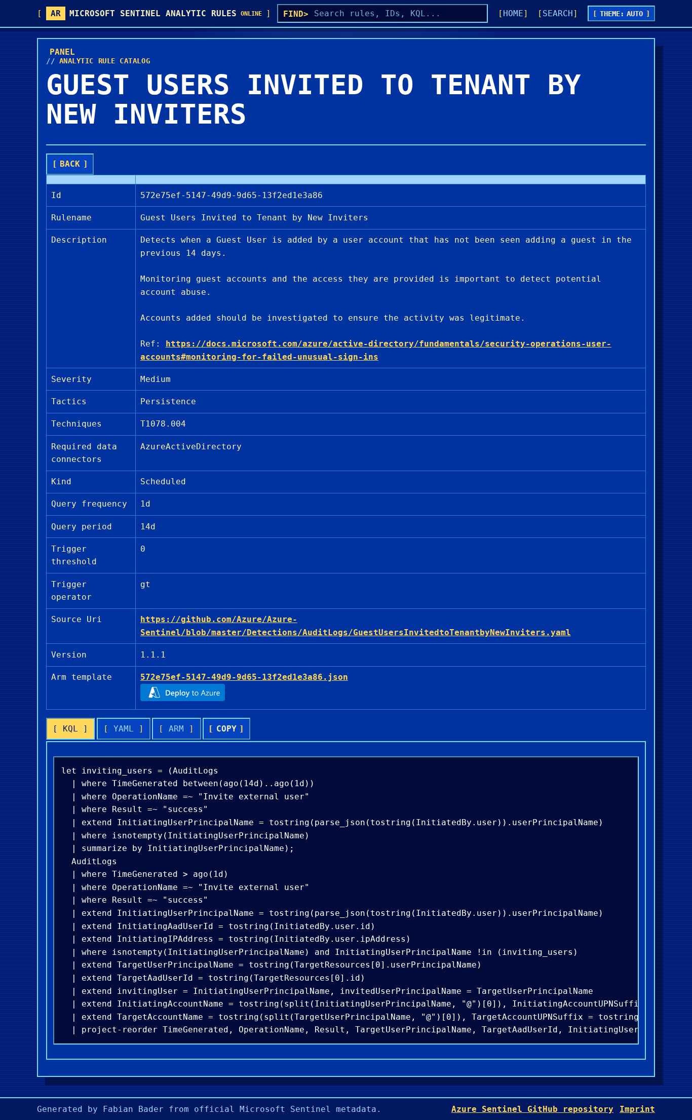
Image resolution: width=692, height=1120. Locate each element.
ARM (176, 728)
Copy (226, 728)
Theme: (621, 14)
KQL (70, 728)
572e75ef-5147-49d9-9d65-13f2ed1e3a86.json (244, 677)
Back (70, 164)
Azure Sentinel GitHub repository (532, 1109)
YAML (123, 728)
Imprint (637, 1109)
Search (558, 13)
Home (513, 13)
